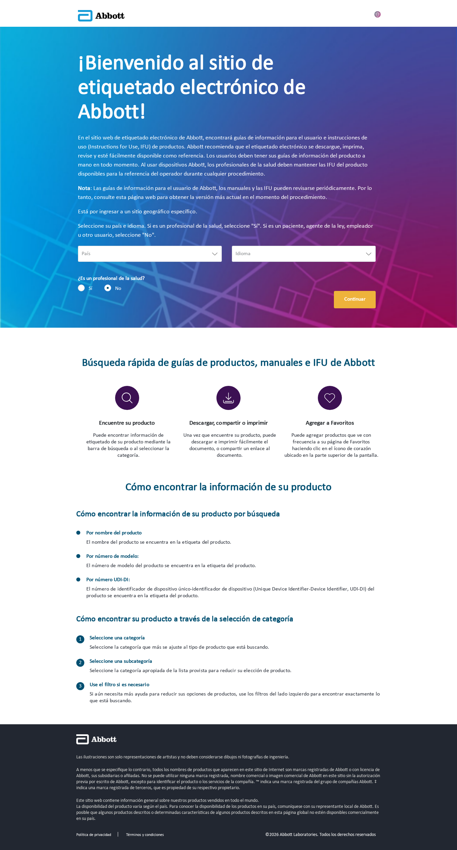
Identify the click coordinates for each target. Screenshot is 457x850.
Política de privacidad (93, 835)
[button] (377, 13)
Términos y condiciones (145, 835)
